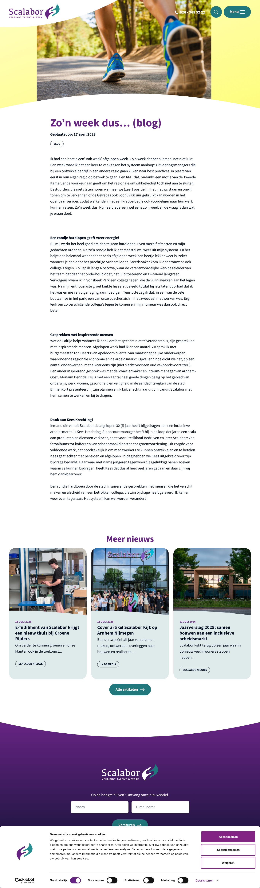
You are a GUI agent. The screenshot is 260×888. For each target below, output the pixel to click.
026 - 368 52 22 (192, 12)
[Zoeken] (216, 12)
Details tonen (204, 880)
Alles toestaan (228, 836)
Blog (56, 144)
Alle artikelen (127, 689)
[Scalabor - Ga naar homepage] (34, 18)
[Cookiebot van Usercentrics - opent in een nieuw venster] (24, 880)
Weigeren (228, 862)
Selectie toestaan (228, 849)
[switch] (112, 880)
